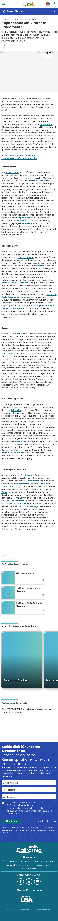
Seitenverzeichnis (48, 861)
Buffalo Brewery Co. (15, 452)
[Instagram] (5, 720)
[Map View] (48, 69)
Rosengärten (19, 220)
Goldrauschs (43, 265)
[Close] (55, 11)
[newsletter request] (37, 881)
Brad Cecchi (7, 353)
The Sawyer (26, 475)
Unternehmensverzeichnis (19, 861)
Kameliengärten (30, 223)
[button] (4, 46)
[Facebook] (20, 881)
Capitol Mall (23, 483)
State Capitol (12, 172)
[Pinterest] (9, 720)
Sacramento (46, 124)
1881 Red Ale (21, 441)
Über (4, 861)
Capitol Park (23, 217)
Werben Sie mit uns (44, 865)
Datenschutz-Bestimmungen (17, 865)
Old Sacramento (26, 257)
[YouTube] (12, 720)
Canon (18, 333)
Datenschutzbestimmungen (13, 830)
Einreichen (11, 821)
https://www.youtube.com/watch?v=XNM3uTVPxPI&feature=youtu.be (19, 157)
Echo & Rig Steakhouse (15, 500)
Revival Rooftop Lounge (26, 506)
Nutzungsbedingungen (42, 830)
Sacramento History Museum (15, 282)
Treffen (35, 861)
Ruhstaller (16, 410)
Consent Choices (29, 869)
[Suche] (54, 3)
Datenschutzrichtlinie (44, 821)
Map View (48, 56)
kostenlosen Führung (39, 180)
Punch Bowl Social (19, 503)
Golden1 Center (31, 480)
